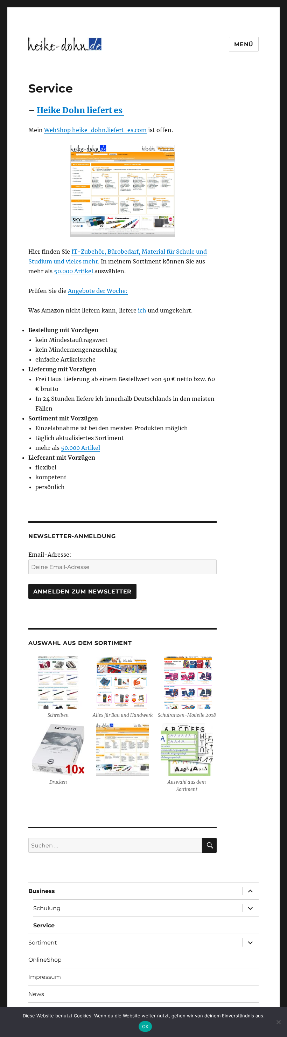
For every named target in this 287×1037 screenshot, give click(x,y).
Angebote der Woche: (98, 290)
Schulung (47, 908)
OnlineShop (45, 959)
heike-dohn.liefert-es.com (109, 129)
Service (44, 925)
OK (145, 1026)
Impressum (44, 977)
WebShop (58, 129)
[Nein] (278, 1021)
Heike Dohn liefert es (80, 110)
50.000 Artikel (73, 271)
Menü (243, 44)
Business (41, 891)
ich (142, 310)
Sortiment (42, 942)
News (36, 994)
